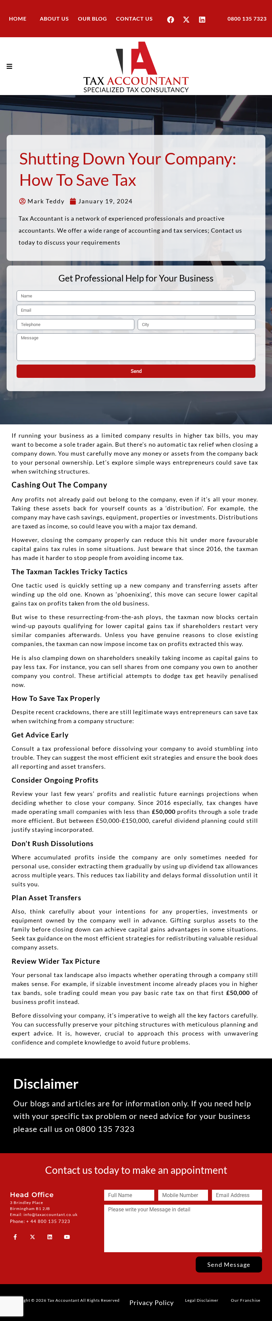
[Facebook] (171, 20)
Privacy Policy (151, 1302)
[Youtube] (67, 1237)
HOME (18, 18)
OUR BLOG (92, 18)
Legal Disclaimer (202, 1300)
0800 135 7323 (247, 18)
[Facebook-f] (15, 1237)
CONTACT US (134, 18)
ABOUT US (54, 18)
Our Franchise (245, 1300)
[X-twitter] (186, 20)
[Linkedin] (202, 20)
